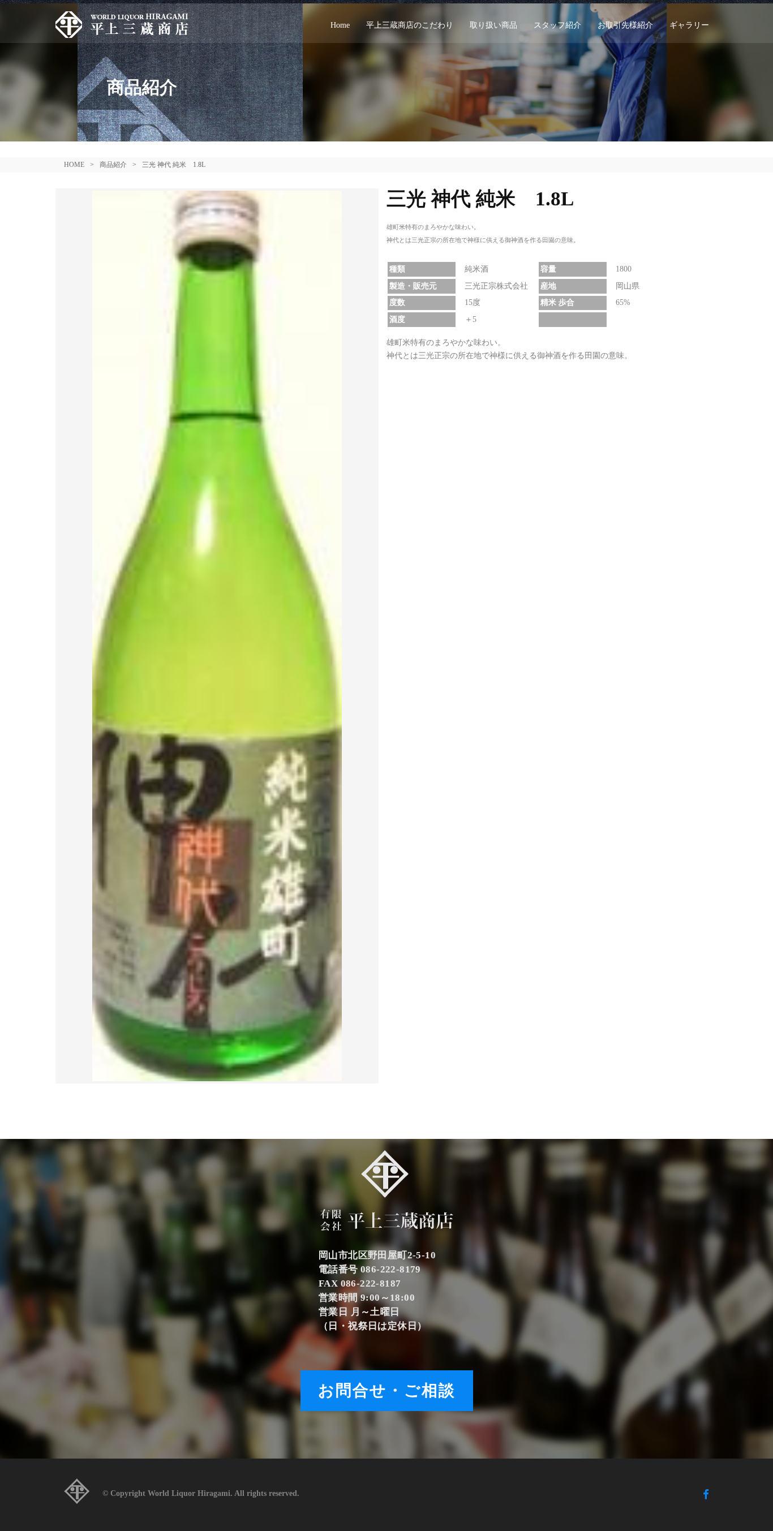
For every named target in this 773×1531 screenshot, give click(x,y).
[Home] (126, 23)
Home (340, 25)
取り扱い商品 (493, 25)
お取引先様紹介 (625, 25)
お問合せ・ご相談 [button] (387, 1390)
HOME (74, 165)
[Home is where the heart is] (76, 1494)
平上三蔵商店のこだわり (409, 25)
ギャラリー (689, 25)
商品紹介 (113, 165)
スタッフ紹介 (557, 25)
